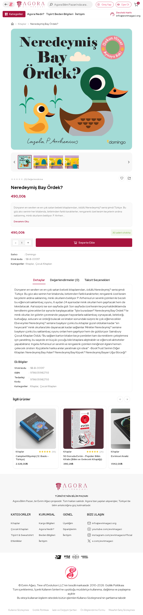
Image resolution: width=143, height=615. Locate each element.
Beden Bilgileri (47, 535)
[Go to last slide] (14, 162)
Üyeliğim (68, 523)
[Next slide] (128, 162)
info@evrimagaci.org (128, 15)
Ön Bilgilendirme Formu (92, 610)
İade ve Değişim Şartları (64, 610)
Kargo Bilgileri (47, 523)
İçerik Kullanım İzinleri (47, 589)
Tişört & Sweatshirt (22, 535)
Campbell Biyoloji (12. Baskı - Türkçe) (32, 458)
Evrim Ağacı (28, 585)
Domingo (31, 254)
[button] (25, 162)
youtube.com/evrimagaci (107, 529)
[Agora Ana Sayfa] (14, 24)
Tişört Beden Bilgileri (59, 14)
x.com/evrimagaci (102, 541)
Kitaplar (22, 23)
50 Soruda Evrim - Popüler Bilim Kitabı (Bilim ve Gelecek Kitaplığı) (82, 458)
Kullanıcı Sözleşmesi (89, 598)
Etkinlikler (16, 541)
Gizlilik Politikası (114, 585)
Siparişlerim (69, 529)
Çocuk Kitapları (43, 263)
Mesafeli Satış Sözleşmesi (122, 610)
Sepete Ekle (86, 242)
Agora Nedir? (35, 14)
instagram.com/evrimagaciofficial (112, 535)
